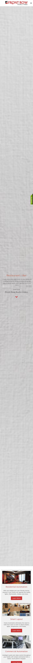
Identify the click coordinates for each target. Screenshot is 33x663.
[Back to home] (16, 3)
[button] (31, 3)
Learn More (16, 598)
